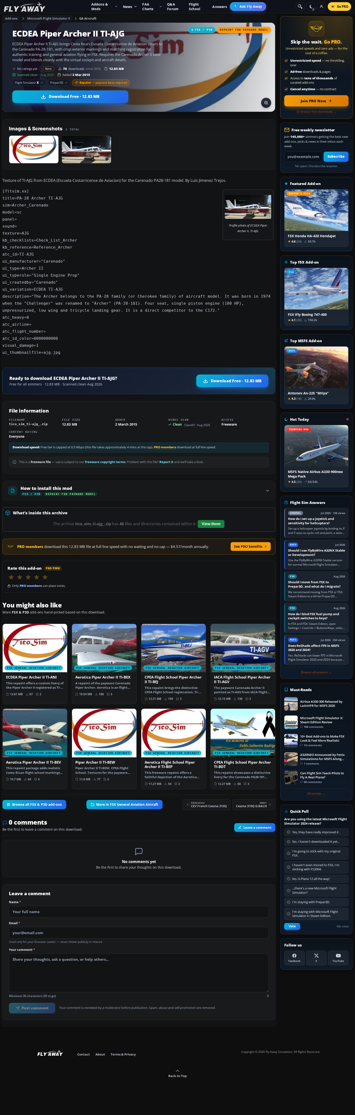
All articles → (316, 794)
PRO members (165, 447)
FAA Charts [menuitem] (147, 6)
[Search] (300, 6)
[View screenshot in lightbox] (266, 103)
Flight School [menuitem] (194, 6)
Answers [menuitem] (219, 6)
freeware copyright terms (105, 462)
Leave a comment (257, 827)
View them (211, 524)
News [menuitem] (127, 6)
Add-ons (11, 18)
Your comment (22, 950)
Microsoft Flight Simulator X (48, 18)
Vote (292, 926)
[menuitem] (248, 6)
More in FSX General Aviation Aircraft (127, 804)
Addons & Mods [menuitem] (99, 6)
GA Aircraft (87, 18)
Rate (48, 68)
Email (14, 923)
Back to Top (177, 1076)
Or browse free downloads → (316, 112)
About (100, 1054)
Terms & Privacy (123, 1054)
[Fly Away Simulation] (24, 7)
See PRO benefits (248, 546)
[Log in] (321, 6)
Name (15, 902)
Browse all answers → (316, 672)
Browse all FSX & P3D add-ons (37, 804)
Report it (166, 462)
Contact (83, 1054)
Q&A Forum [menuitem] (172, 6)
